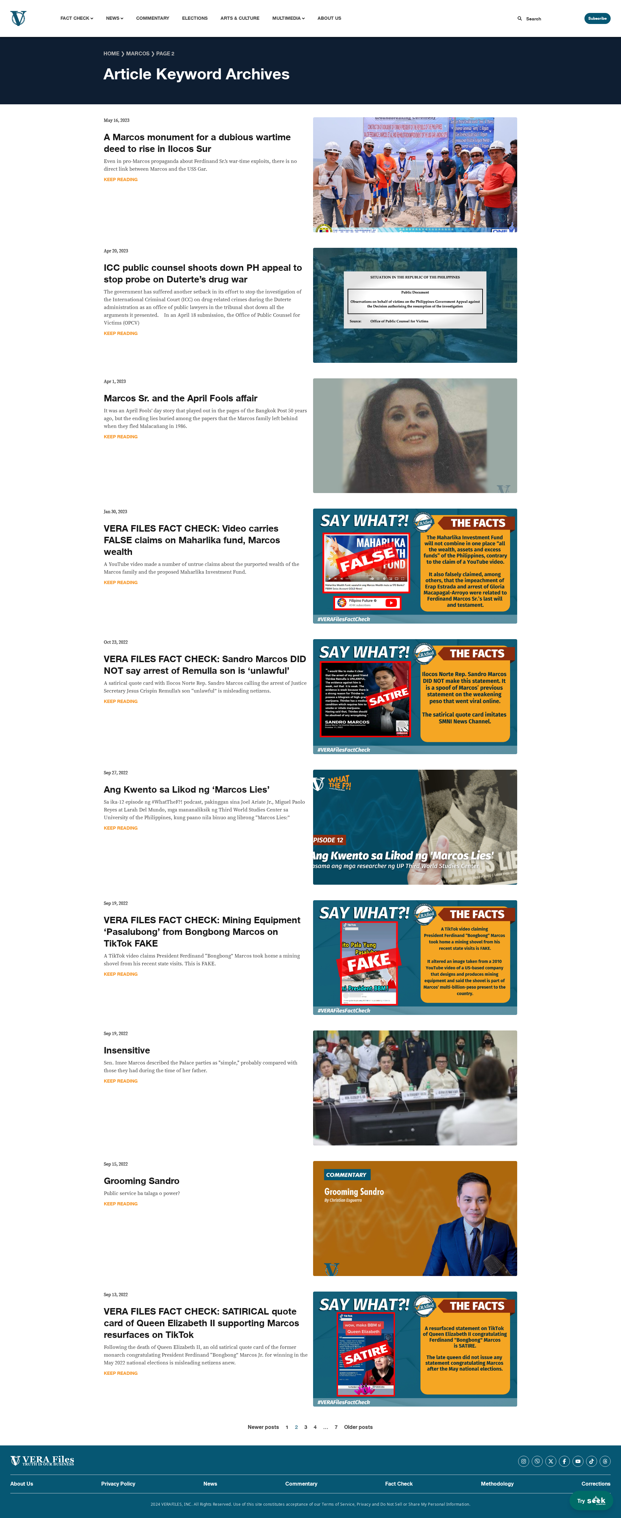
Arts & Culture (240, 18)
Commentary (152, 18)
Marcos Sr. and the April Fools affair (180, 398)
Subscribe (597, 18)
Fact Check (74, 18)
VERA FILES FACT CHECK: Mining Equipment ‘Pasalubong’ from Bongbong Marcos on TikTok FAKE (202, 932)
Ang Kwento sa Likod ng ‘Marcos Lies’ (187, 789)
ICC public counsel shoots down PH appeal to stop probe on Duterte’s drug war (203, 273)
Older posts (358, 1427)
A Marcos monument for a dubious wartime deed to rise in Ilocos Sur (197, 143)
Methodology (497, 1484)
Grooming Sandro (142, 1181)
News (112, 18)
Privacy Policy (118, 1484)
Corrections (596, 1484)
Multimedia (286, 18)
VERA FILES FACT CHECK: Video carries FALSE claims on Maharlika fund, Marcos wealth (192, 540)
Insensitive (127, 1050)
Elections (195, 18)
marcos (137, 54)
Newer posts (263, 1427)
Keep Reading (121, 179)
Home (111, 54)
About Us (329, 18)
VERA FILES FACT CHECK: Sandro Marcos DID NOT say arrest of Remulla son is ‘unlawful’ (205, 665)
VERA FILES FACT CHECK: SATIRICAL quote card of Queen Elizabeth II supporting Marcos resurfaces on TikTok (201, 1323)
